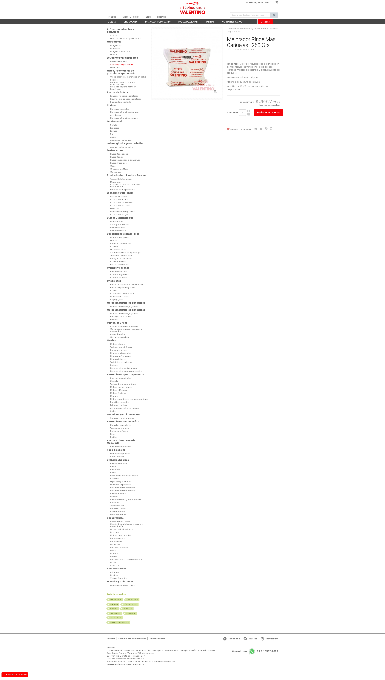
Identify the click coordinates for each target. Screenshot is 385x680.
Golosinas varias (118, 250)
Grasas (113, 54)
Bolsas (113, 556)
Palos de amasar (118, 464)
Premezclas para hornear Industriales (123, 88)
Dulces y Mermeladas (120, 217)
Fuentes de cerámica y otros (124, 476)
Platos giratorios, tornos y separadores (129, 399)
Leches (113, 131)
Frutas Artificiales (118, 163)
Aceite (113, 137)
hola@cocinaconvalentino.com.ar (125, 664)
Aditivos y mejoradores (121, 64)
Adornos (114, 572)
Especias (114, 128)
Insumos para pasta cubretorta (125, 99)
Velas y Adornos (116, 568)
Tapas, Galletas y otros (121, 179)
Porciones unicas (118, 350)
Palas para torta (118, 494)
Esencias (114, 208)
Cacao (113, 291)
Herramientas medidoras (122, 491)
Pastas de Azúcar (186, 22)
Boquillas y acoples (119, 402)
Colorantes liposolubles (122, 202)
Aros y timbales (117, 334)
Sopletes (114, 503)
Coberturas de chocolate (122, 294)
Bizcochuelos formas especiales (126, 371)
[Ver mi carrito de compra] (275, 2)
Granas (113, 240)
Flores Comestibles (119, 265)
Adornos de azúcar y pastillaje (125, 253)
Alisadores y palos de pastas (124, 408)
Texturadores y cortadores (123, 384)
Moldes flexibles (118, 393)
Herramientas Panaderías (123, 421)
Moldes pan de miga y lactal (124, 307)
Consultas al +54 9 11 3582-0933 (255, 651)
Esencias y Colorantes (156, 22)
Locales (111, 638)
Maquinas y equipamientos (123, 414)
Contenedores (117, 512)
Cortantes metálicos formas (124, 327)
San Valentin (115, 600)
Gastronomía (115, 121)
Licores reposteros (119, 196)
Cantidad (232, 112)
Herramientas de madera (123, 488)
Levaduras (115, 67)
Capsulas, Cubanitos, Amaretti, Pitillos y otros (125, 185)
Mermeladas (116, 222)
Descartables (115, 518)
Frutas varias (115, 150)
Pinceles (114, 497)
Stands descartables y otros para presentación (126, 525)
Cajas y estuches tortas (121, 529)
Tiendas (112, 16)
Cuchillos (114, 479)
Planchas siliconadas (120, 353)
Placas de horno (118, 359)
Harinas (208, 22)
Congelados (116, 172)
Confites (114, 246)
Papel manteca (117, 538)
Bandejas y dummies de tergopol (126, 559)
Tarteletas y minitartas (121, 362)
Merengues (116, 182)
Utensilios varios (118, 509)
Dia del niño (133, 600)
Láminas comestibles (120, 243)
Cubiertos (115, 544)
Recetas (161, 16)
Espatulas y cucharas (120, 482)
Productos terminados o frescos (126, 175)
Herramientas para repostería (125, 374)
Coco (113, 166)
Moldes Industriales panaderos (126, 302)
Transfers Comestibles (121, 256)
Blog (148, 16)
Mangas (114, 396)
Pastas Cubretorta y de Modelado (121, 442)
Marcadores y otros (119, 237)
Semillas (114, 125)
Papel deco (116, 541)
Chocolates (129, 22)
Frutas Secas (116, 157)
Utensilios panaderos (120, 425)
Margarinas (114, 41)
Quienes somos (157, 638)
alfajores (127, 609)
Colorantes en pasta (120, 205)
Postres (114, 80)
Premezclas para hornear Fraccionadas (123, 83)
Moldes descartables (120, 535)
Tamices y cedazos (119, 428)
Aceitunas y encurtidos (121, 140)
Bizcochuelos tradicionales (123, 368)
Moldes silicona (117, 344)
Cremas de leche (118, 278)
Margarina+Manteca (120, 51)
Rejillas (113, 437)
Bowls (113, 473)
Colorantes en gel (119, 214)
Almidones (115, 115)
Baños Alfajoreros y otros (122, 288)
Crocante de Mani (119, 169)
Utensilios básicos (118, 460)
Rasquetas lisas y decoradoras (125, 500)
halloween (131, 613)
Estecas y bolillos (118, 405)
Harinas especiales (119, 109)
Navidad (113, 609)
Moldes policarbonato (121, 387)
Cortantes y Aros (230, 22)
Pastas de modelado (120, 102)
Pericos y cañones (119, 431)
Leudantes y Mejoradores (122, 57)
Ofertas (265, 21)
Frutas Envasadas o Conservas (125, 160)
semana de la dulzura (119, 622)
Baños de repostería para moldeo (127, 285)
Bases (113, 467)
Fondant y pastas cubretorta (124, 96)
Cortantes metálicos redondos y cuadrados (126, 330)
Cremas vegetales (119, 275)
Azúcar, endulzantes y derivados (120, 30)
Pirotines (114, 532)
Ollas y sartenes (118, 515)
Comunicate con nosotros (132, 638)
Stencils (114, 381)
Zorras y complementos (122, 418)
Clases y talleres (130, 16)
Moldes (110, 22)
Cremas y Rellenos (118, 267)
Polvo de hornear (118, 61)
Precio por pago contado (269, 105)
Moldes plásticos (118, 390)
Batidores (115, 470)
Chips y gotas (116, 300)
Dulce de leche (117, 228)
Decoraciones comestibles (123, 233)
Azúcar (113, 35)
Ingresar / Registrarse (258, 2)
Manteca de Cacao (119, 297)
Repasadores (117, 457)
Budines (114, 365)
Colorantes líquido (119, 199)
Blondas (114, 553)
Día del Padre (115, 618)
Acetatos (114, 565)
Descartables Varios (120, 522)
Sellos (113, 411)
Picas (113, 434)
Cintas (113, 550)
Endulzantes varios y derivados (125, 38)
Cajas (113, 562)
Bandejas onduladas (120, 317)
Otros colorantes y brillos (122, 211)
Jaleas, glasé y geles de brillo (125, 143)
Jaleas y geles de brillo (121, 147)
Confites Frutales (118, 262)
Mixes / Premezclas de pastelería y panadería (121, 72)
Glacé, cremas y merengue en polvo (128, 77)
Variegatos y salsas (119, 225)
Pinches (114, 575)
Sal (111, 134)
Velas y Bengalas (118, 578)
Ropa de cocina (116, 449)
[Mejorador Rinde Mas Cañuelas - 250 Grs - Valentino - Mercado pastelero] (192, 8)
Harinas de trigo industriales (124, 118)
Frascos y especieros (120, 485)
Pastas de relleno (118, 272)
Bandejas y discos (119, 547)
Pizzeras (114, 320)
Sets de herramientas (120, 378)
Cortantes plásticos (119, 337)
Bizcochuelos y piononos (122, 190)
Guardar (234, 129)
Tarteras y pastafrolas (121, 347)
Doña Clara (115, 613)
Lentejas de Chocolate (121, 259)
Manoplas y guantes (120, 454)
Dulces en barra (118, 231)
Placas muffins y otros (120, 356)
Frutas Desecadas (119, 154)
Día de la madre (130, 604)
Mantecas (115, 48)
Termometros (117, 506)
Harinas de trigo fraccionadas (125, 112)
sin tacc (114, 604)
